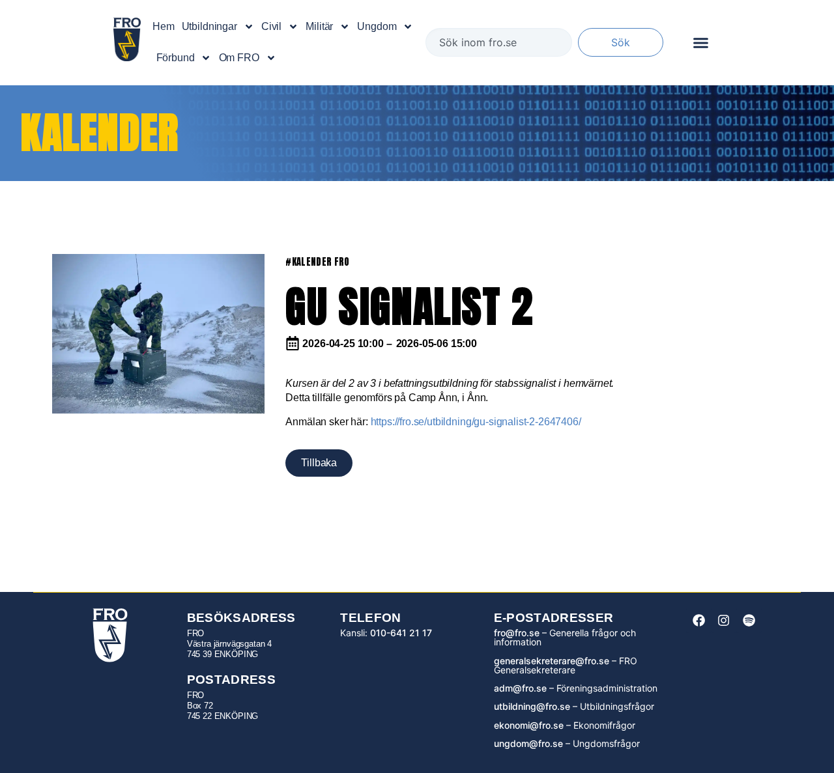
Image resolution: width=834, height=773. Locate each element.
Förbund (175, 57)
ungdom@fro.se (528, 743)
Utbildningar (209, 26)
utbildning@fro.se (532, 706)
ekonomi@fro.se (529, 725)
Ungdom (376, 26)
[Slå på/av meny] (701, 43)
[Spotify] (748, 620)
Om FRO (239, 57)
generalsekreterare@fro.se (551, 660)
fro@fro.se (516, 632)
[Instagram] (724, 620)
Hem (163, 26)
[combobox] (498, 42)
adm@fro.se (520, 688)
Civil (271, 26)
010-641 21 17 (401, 632)
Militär (319, 26)
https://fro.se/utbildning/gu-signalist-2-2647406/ (476, 421)
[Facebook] (698, 620)
